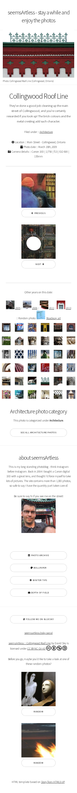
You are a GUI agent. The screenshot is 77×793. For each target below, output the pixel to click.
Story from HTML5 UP (53, 782)
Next (37, 264)
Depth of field (39, 592)
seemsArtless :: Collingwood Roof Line (30, 643)
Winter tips (39, 580)
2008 (34, 308)
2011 (51, 308)
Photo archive (39, 555)
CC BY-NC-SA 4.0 (36, 648)
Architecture (46, 132)
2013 (68, 308)
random (38, 711)
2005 (17, 308)
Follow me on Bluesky (39, 619)
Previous (40, 213)
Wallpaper (40, 567)
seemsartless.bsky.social (38, 633)
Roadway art (53, 318)
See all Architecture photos (38, 432)
